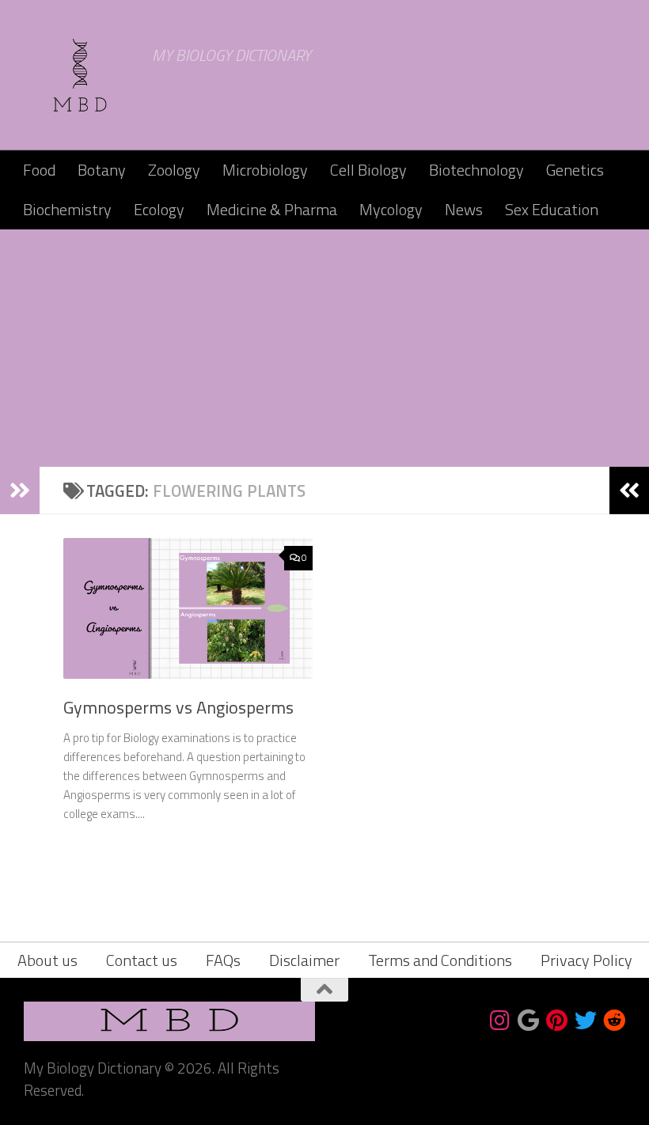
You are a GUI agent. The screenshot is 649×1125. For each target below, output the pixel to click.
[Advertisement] (324, 348)
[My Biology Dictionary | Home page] (80, 75)
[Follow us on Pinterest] (557, 1020)
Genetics (575, 169)
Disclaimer (304, 960)
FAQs (223, 960)
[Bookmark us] (529, 1020)
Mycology (391, 209)
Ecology (159, 209)
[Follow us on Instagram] (500, 1020)
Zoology (174, 169)
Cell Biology (368, 169)
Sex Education (551, 209)
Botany (102, 169)
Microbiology (265, 169)
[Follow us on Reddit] (614, 1020)
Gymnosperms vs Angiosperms (178, 707)
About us (47, 960)
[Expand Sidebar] (20, 490)
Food (39, 169)
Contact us (141, 960)
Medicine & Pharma (272, 209)
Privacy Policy (586, 960)
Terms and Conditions (440, 960)
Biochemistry (67, 209)
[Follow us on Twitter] (586, 1020)
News (464, 209)
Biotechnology (476, 169)
